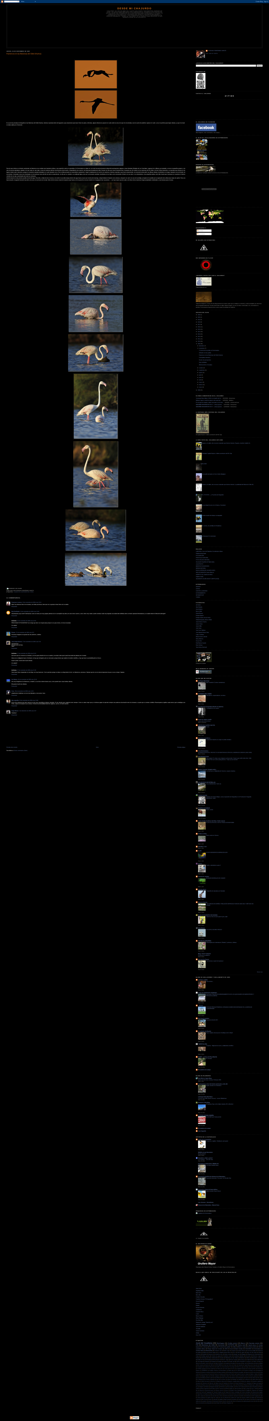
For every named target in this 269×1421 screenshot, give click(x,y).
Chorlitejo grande (205, 1356)
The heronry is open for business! (214, 961)
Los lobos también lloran (212, 1165)
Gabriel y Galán (253, 1374)
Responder (14, 606)
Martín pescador (205, 1381)
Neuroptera (198, 1383)
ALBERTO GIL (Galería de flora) (204, 574)
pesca (225, 1401)
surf (260, 1401)
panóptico (204, 1401)
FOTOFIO (231, 1345)
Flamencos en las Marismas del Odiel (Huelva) (23, 54)
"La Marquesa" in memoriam (208, 536)
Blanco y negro (242, 1347)
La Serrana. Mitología (209, 1379)
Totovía (202, 1392)
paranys (210, 1401)
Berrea (257, 1363)
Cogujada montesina (241, 1368)
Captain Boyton (247, 1365)
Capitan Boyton (241, 1350)
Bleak (261, 1363)
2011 (199, 338)
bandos (225, 1395)
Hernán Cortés (224, 1377)
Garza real (241, 1345)
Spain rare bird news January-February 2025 (209, 1079)
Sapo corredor (246, 1388)
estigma (253, 1397)
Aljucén (221, 1363)
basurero (237, 1395)
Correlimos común (227, 1356)
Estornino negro (257, 1356)
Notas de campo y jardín (205, 719)
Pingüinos (201, 1386)
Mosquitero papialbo (256, 1381)
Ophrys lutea (218, 1383)
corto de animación (224, 1397)
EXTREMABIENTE (200, 593)
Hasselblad (217, 1377)
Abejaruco (249, 1361)
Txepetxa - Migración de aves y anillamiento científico (219, 1045)
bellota (242, 1395)
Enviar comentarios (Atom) (20, 750)
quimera (239, 1401)
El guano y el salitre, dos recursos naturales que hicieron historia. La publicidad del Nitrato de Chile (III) (227, 484)
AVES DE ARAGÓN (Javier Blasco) (205, 572)
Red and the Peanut (203, 959)
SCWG (226, 1388)
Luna (261, 1379)
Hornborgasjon (240, 1377)
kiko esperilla (15, 700)
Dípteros (198, 1370)
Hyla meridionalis (213, 1357)
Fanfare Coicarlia (200, 1297)
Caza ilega (232, 1366)
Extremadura (257, 1348)
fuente (210, 1399)
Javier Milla (199, 626)
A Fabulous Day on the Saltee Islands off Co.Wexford (219, 1104)
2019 (199, 319)
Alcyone (212, 1363)
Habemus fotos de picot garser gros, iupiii (216, 916)
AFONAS (198, 605)
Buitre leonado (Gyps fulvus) (213, 1191)
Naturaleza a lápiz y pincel (205, 1158)
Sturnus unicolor (219, 1390)
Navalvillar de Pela (200, 1359)
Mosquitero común (256, 1357)
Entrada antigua (181, 747)
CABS (211, 1365)
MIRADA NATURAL (201, 568)
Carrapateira (200, 1366)
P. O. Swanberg (247, 1383)
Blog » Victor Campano (204, 953)
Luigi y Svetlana (200, 634)
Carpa (197, 1356)
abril (200, 379)
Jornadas (221, 1357)
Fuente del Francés (230, 1374)
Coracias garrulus (252, 1368)
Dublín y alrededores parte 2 (213, 865)
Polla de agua (240, 1352)
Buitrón (206, 1365)
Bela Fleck (198, 1292)
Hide (259, 1347)
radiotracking (246, 1401)
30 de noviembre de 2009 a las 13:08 (28, 700)
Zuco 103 (198, 1335)
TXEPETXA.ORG (202, 1044)
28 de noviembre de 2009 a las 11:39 (24, 691)
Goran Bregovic (200, 1301)
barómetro (231, 1395)
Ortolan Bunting (238, 1383)
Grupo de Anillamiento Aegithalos (207, 992)
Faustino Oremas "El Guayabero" (204, 1299)
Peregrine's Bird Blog (204, 1102)
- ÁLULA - (201, 1005)
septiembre (202, 370)
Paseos (200, 863)
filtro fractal (204, 1399)
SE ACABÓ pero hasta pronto (213, 1117)
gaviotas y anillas (203, 979)
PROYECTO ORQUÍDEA (204, 940)
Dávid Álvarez (199, 613)
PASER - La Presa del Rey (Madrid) (207, 1057)
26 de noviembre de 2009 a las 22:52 (26, 620)
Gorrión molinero (235, 1375)
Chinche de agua (240, 1366)
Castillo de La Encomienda (222, 1366)
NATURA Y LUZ (202, 846)
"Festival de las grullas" (225, 1347)
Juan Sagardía (202, 1131)
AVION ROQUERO (241, 1361)
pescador (231, 1401)
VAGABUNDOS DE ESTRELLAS (206, 782)
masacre (248, 1399)
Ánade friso (219, 1403)
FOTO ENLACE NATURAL (203, 559)
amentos (261, 1393)
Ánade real (232, 1361)
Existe (207, 726)
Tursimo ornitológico (246, 1392)
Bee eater (245, 1363)
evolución (198, 1399)
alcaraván (242, 1393)
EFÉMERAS (204, 1370)
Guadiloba (203, 1377)
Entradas (200, 230)
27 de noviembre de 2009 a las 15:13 (26, 653)
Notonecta (205, 1383)
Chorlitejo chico (259, 1366)
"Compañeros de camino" (212, 708)
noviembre (202, 348)
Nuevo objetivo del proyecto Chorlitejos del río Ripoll (219, 1032)
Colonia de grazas (216, 1356)
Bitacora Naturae (202, 902)
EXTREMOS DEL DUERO (205, 693)
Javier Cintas (199, 624)
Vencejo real (235, 1393)
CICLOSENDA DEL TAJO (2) (213, 783)
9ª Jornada (209, 1058)
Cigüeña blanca (252, 1345)
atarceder (214, 1395)
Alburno (197, 1363)
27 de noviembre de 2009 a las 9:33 (32, 641)
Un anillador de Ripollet (204, 1031)
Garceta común (254, 1343)
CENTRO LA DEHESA (201, 590)
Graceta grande (253, 1375)
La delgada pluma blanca (224, 1352)
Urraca (253, 1359)
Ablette (254, 1361)
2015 (199, 329)
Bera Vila (198, 1294)
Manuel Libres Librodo (201, 636)
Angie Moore (14, 710)
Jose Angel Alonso (16, 641)
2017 (199, 324)
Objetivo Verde (199, 576)
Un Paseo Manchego (203, 680)
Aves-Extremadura (203, 751)
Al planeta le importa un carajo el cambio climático (218, 739)
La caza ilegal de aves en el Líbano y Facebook (213, 505)
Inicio (97, 747)
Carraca (261, 1365)
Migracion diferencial (221, 1381)
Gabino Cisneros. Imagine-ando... (207, 769)
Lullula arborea (255, 1379)
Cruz (12, 691)
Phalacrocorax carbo (230, 1385)
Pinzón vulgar (225, 1359)
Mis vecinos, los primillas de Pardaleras (211, 525)
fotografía (213, 1361)
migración (259, 1399)
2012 (199, 336)
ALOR (199, 850)
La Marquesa (200, 1379)
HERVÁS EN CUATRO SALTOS (206, 725)
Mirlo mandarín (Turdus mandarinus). (215, 682)
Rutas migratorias (205, 1388)
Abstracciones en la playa (205, 364)
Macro (243, 1343)
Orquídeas (225, 1383)
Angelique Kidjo (200, 1290)
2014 (199, 331)
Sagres (231, 1388)
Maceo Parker (199, 1316)
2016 (199, 326)
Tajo (260, 1352)
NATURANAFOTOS (203, 756)
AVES (226, 1348)
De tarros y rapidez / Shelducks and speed (217, 1141)
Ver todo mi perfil (212, 53)
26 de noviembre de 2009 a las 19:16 (31, 602)
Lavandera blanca (200, 1348)
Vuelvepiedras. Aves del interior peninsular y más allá (212, 1084)
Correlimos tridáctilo (238, 1356)
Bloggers (244, 1354)
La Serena (204, 1347)
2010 (199, 341)
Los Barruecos (247, 1379)
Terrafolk (198, 1328)
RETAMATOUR (200, 595)
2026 (199, 314)
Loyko (197, 1313)
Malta (198, 1381)
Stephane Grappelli (201, 1324)
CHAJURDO (248, 1348)
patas (221, 1401)
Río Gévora (242, 1359)
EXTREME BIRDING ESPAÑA (206, 1115)
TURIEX (198, 597)
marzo (201, 382)
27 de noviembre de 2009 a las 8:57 (25, 632)
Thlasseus (254, 1390)
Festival (198, 1357)
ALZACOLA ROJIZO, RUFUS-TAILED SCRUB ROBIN (220, 822)
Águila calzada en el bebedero (213, 1085)
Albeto (259, 1361)
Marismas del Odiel (27, 592)
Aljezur (216, 1363)
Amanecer (210, 1354)
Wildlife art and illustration (205, 1152)
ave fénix (220, 1395)
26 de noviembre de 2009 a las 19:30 (29, 611)
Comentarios (201, 233)
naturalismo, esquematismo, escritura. (216, 695)
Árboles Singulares (227, 1403)
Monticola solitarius (246, 1381)
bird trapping (255, 1395)
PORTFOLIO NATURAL (202, 557)
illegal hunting (227, 1399)
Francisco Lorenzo (16, 602)
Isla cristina (260, 1377)
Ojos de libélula (203, 362)
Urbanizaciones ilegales (257, 1392)
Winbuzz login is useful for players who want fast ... (209, 400)
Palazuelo (198, 1385)
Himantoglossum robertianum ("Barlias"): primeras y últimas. (221, 942)
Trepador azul (221, 1392)
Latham (228, 1379)
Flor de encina (255, 1372)
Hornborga (204, 1357)
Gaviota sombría (252, 1347)
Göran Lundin (210, 1377)
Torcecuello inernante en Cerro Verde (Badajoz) (213, 474)
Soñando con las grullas (205, 352)
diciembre (201, 345)
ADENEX (198, 586)
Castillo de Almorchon (209, 1366)
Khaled (197, 1305)
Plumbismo (222, 1386)
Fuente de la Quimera (219, 1374)
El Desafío (245, 1370)
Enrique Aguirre (200, 615)
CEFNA (198, 588)
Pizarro (13, 632)
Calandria (240, 1365)
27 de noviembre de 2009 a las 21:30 (26, 670)
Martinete (242, 1357)
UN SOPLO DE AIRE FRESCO (214, 929)
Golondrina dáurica (225, 1375)
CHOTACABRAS (218, 1365)
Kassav (198, 1303)
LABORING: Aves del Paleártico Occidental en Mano (209, 551)
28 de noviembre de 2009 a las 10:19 (27, 679)
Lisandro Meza (199, 1311)
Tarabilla (248, 1390)
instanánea (234, 1399)
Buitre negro (227, 1350)
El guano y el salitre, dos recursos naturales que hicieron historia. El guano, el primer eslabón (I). (225, 443)
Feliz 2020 (204, 463)
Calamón (234, 1350)
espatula (207, 1361)
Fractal (210, 1374)
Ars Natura (14, 679)
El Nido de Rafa (202, 833)
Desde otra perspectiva (205, 360)
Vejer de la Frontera (227, 1393)
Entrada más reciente (11, 747)
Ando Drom (199, 1288)
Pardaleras (209, 1359)
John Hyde (198, 628)
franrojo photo (202, 889)
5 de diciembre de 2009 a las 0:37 (27, 710)
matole (253, 1399)
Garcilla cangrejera (215, 1375)
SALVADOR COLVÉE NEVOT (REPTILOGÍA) (207, 578)
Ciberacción (219, 1368)
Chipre (247, 1366)
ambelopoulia (254, 1393)
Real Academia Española (251, 1386)
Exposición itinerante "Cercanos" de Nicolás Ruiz (218, 1178)
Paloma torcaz (205, 1385)
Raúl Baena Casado (201, 643)
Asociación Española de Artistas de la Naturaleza (211, 1176)
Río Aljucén (213, 1388)
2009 (199, 343)
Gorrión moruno (244, 1375)
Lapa (217, 1379)
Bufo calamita (200, 1365)
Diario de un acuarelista (204, 1139)
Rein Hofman (199, 645)
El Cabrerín (238, 1370)
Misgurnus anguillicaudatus (234, 1381)
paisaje (220, 1361)
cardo (261, 1395)
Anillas (234, 1347)
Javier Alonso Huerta (201, 621)
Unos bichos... (210, 981)
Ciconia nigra (227, 1368)
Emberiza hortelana (206, 1372)
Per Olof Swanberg (214, 1385)
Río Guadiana (213, 1347)
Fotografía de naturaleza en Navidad (215, 891)
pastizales (216, 1401)
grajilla (220, 1399)
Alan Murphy (199, 607)
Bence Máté (199, 611)
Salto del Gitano (238, 1388)
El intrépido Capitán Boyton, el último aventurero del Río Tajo (216, 453)
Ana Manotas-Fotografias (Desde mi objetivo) (210, 706)
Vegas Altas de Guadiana (202, 1393)
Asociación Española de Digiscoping (205, 562)
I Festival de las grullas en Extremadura (209, 350)
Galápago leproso (205, 1375)
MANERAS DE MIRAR (204, 808)
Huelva (246, 1377)
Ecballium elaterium (213, 1370)
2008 (199, 390)
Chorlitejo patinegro (201, 1368)
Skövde (201, 1390)
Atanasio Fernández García (217, 50)
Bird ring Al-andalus (203, 1018)
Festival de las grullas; (238, 1372)
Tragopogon (208, 1392)
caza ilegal (200, 1361)
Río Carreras (220, 1388)
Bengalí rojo (237, 1354)
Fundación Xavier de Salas (242, 1374)
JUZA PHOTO (199, 564)
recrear (252, 1401)
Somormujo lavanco (209, 1390)
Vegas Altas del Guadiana (215, 1393)
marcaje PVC (241, 1399)
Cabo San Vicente (228, 1365)
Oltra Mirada (201, 928)
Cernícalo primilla (251, 1350)
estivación (259, 1397)
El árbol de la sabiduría (204, 955)
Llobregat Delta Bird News (205, 1096)
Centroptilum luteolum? (204, 357)
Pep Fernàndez (15, 611)
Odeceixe (211, 1383)
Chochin (252, 1366)
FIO (197, 1345)
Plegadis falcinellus (214, 1386)
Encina (213, 1372)
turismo (225, 1361)
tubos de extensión (200, 1403)
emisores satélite (245, 1397)
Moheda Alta (209, 1350)
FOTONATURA (200, 555)
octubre (201, 367)
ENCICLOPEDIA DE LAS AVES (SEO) (205, 570)
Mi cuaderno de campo (204, 1069)
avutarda (198, 1354)
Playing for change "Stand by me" (204, 1322)
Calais (235, 1365)
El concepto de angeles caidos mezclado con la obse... (210, 402)
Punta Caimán (233, 1359)
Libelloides (234, 1379)
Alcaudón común (204, 1363)
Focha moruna (204, 1374)
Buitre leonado (239, 1348)
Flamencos (17, 592)
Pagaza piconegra (257, 1383)
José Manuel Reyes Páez (202, 632)
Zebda (197, 1332)
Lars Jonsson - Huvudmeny (205, 1202)
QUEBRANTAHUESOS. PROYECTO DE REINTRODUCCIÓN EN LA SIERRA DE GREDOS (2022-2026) (225, 752)
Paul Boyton (217, 1359)
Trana (214, 1392)
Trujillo (248, 1359)
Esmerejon (229, 1372)
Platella (207, 1386)
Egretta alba (231, 1370)
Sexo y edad (254, 1388)
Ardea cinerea (228, 1354)
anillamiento (260, 1359)
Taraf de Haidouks (200, 1326)
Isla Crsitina (213, 1352)
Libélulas (240, 1379)
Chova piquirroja (211, 1368)
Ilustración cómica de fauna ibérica (207, 1189)
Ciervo (233, 1368)
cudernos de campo (235, 1397)
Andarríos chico (219, 1354)
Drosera (259, 1368)
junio (200, 377)
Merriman (213, 1381)
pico (235, 1401)
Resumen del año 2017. (212, 1020)
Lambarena (199, 1309)
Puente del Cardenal (240, 1386)
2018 (199, 322)
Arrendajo (233, 1363)
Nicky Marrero (199, 638)
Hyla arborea (253, 1377)
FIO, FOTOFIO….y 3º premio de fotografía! (212, 494)
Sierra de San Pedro (251, 1352)
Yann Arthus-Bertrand (201, 647)
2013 (199, 334)
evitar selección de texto (204, 721)
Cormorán (221, 1345)
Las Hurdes (222, 1379)
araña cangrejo (200, 1395)
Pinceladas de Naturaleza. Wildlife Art (208, 1163)
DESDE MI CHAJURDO (134, 8)
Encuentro (248, 1356)
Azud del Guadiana (204, 1343)
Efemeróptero (223, 1370)
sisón (256, 1401)
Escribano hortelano (221, 1372)
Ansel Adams (199, 609)
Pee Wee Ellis (199, 1320)
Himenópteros (232, 1377)
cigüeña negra (210, 1397)
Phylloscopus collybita (254, 1385)
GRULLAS (205, 1352)
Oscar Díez (199, 640)
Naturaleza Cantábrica (204, 738)
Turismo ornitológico (235, 1392)
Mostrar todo (260, 972)
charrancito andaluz (203, 876)
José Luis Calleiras (201, 630)
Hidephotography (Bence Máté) (204, 619)
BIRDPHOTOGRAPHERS (202, 566)
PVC (234, 1352)
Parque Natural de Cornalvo (215, 1348)
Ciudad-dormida (202, 795)
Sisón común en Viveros (212, 835)
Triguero (227, 1392)
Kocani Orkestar (200, 1307)
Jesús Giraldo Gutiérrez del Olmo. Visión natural (211, 821)
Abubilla (204, 1354)
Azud (231, 1348)
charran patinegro (201, 1397)
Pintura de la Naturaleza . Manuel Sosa (208, 1205)
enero (200, 387)
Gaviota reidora (200, 1350)
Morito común (209, 809)
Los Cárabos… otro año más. (205, 1159)
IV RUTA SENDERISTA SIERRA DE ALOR (216, 852)
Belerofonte (251, 1363)
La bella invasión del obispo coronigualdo (211, 515)
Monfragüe (220, 1343)
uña (214, 1403)
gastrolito (216, 1399)
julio (200, 375)
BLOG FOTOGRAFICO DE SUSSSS (207, 915)
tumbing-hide (209, 1403)
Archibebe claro (218, 1350)
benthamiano (248, 1395)
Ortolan (231, 1383)
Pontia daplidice (230, 1386)
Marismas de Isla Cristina (232, 1357)
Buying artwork (202, 1153)
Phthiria (245, 1385)
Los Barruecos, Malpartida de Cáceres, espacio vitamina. (220, 771)
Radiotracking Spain (201, 553)
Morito (248, 1357)
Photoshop (239, 1385)
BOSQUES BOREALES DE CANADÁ (215, 878)
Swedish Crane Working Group (237, 1390)
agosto (201, 372)
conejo (216, 1397)
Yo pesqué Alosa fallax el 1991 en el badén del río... (209, 398)
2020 (199, 317)
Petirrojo (222, 1385)
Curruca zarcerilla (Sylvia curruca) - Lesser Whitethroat (212, 1098)
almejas (248, 1393)
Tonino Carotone (200, 1330)
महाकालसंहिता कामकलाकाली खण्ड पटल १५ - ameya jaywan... (209, 404)
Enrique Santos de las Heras (203, 617)
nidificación (198, 1401)
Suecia (226, 1390)
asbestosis (208, 1395)
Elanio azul (252, 1370)
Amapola (227, 1363)
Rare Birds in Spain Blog (205, 1078)
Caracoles (255, 1365)
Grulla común (232, 1343)
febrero (201, 384)
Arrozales (239, 1363)
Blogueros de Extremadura (254, 1354)
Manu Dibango (199, 1318)
